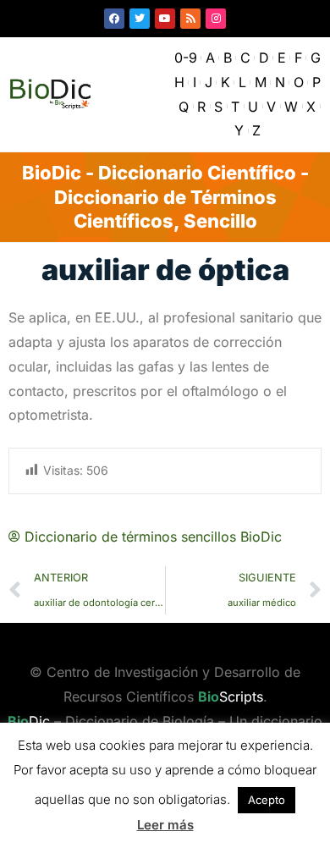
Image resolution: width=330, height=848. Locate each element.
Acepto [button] (266, 800)
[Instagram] (216, 18)
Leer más (165, 825)
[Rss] (190, 18)
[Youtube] (165, 18)
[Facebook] (114, 18)
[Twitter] (139, 18)
